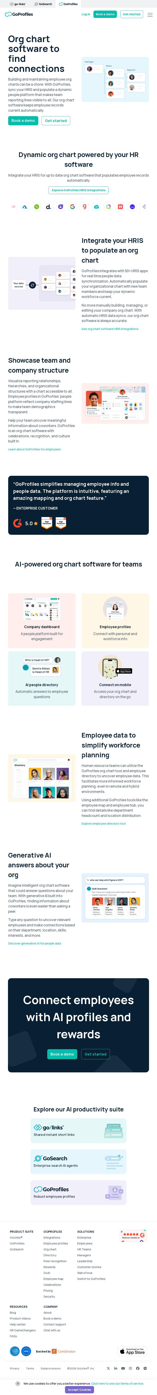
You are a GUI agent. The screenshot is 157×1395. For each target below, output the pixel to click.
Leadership (84, 1261)
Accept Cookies (79, 1390)
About (48, 1312)
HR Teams (84, 1249)
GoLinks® (16, 1237)
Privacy (14, 1368)
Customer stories (89, 1267)
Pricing (48, 1290)
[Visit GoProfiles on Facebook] (138, 1368)
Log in (86, 14)
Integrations (52, 1237)
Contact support (55, 1324)
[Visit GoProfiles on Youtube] (123, 1368)
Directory (50, 1255)
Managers (84, 1255)
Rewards (50, 1267)
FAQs (13, 1336)
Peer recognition (55, 1261)
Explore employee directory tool (104, 823)
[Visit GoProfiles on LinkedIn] (116, 1368)
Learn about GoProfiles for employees (34, 449)
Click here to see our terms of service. (117, 1383)
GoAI (47, 1273)
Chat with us (52, 1330)
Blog (13, 1312)
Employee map (53, 1279)
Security (49, 1296)
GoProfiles (17, 1243)
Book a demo (105, 14)
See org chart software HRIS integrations (110, 329)
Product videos (20, 1318)
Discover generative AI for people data (34, 943)
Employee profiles (56, 1243)
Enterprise (84, 1237)
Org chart (50, 1249)
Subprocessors (51, 1368)
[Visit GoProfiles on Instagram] (130, 1368)
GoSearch (17, 1249)
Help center (18, 1324)
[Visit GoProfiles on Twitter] (108, 1368)
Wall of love (84, 1273)
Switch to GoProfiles (91, 1279)
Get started (131, 14)
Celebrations (52, 1285)
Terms (30, 1368)
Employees (84, 1243)
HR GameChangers (23, 1330)
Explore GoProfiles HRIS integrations (78, 190)
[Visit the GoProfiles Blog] (145, 1368)
